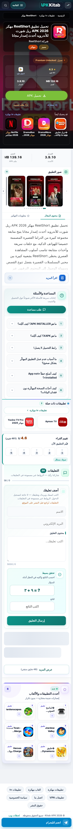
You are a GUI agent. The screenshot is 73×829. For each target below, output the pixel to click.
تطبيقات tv (15, 789)
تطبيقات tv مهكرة (47, 15)
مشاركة (50, 105)
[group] (35, 191)
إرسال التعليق (36, 620)
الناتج (52, 599)
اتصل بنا (38, 797)
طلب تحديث (18, 105)
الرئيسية (61, 15)
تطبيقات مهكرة (55, 789)
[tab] (52, 216)
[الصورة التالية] (3, 191)
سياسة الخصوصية (18, 797)
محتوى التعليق (57, 533)
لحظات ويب (14, 815)
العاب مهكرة (34, 789)
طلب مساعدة (34, 309)
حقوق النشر (36, 805)
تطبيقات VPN (57, 797)
